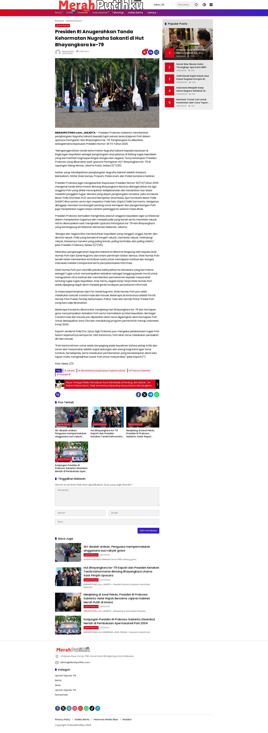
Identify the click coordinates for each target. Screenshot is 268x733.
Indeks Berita (82, 719)
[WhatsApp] (156, 394)
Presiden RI (64, 374)
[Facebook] (138, 394)
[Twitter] (144, 394)
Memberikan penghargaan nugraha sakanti (103, 370)
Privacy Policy (62, 719)
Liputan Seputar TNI (65, 675)
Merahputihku (68, 51)
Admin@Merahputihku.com (75, 662)
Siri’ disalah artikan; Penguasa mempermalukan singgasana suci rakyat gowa (71, 433)
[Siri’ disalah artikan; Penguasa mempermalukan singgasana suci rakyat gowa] (71, 417)
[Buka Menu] (211, 5)
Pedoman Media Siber (106, 719)
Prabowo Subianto (141, 370)
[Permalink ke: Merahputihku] (58, 52)
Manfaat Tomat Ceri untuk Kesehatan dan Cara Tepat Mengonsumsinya (192, 101)
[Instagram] (74, 708)
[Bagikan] (156, 52)
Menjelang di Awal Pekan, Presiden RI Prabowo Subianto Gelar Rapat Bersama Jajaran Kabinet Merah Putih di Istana (140, 433)
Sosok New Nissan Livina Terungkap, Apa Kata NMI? (191, 66)
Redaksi (127, 719)
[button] (196, 4)
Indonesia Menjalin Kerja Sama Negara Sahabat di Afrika (190, 89)
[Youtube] (80, 708)
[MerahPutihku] (101, 4)
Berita (58, 680)
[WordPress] (69, 708)
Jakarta (71, 370)
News (58, 685)
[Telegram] (150, 394)
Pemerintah (61, 694)
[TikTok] (91, 708)
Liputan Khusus (62, 25)
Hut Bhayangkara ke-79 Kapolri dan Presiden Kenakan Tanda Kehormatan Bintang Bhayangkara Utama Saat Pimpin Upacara (107, 433)
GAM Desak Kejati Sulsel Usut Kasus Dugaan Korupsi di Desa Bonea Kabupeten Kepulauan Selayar (192, 77)
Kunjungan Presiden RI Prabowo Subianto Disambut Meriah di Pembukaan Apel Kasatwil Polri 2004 (71, 468)
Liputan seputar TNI (65, 690)
